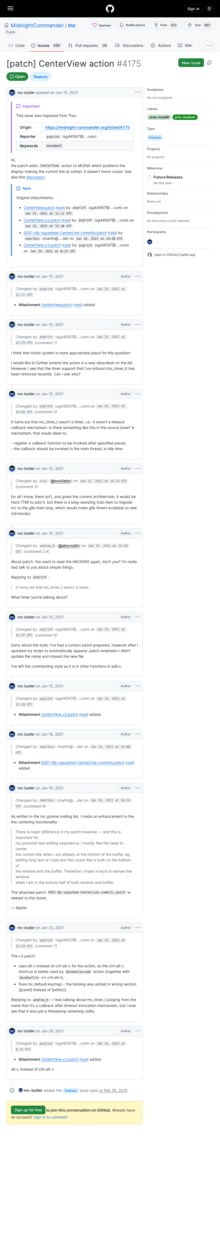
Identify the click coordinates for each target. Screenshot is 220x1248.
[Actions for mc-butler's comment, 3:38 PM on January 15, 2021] (137, 686)
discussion (35, 177)
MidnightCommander (37, 25)
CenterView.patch (39, 207)
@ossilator (61, 480)
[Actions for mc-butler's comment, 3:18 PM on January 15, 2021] (137, 533)
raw (60, 207)
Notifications (135, 25)
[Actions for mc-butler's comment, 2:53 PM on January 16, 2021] (137, 788)
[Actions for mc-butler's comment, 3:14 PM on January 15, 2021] (137, 468)
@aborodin (68, 545)
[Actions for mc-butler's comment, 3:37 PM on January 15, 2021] (137, 617)
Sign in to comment (50, 1117)
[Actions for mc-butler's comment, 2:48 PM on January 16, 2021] (137, 734)
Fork (168, 25)
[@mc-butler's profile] (12, 92)
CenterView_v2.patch (42, 220)
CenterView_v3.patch (42, 245)
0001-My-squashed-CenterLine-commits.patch (65, 232)
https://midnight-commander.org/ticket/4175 (87, 127)
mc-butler (26, 92)
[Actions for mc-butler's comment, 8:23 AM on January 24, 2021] (137, 1031)
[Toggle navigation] (10, 8)
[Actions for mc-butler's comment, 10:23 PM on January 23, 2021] (137, 927)
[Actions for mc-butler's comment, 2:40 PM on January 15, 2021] (137, 394)
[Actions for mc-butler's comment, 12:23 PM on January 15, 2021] (137, 324)
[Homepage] (110, 8)
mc (72, 25)
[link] (30, 1090)
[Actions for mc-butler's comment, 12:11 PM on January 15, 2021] (137, 276)
